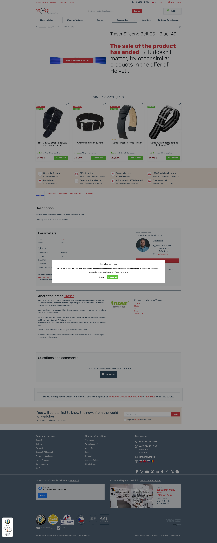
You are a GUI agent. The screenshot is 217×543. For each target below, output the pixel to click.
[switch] (7, 534)
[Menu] (11, 519)
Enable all (112, 277)
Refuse (101, 277)
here (126, 272)
